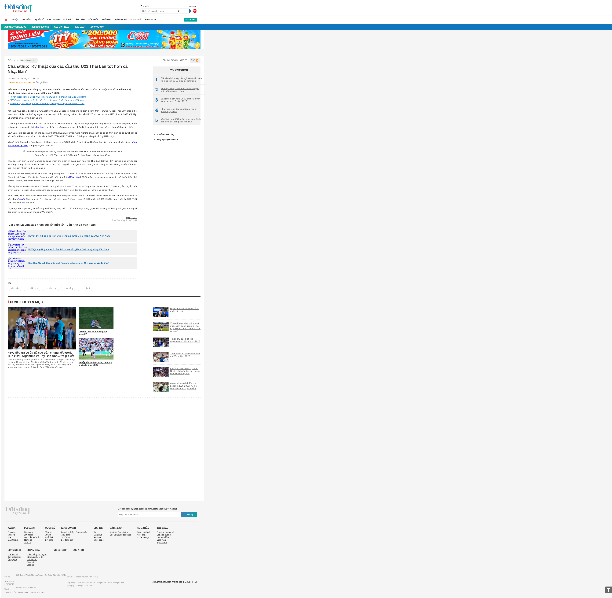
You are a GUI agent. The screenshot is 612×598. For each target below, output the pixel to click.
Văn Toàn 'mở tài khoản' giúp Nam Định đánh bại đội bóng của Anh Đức (178, 120)
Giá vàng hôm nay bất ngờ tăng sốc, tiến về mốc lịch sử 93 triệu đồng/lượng (178, 79)
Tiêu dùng (65, 534)
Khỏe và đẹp (143, 537)
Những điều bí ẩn (35, 557)
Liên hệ (188, 581)
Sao (95, 532)
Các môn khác (163, 537)
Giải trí (67, 19)
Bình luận (49, 537)
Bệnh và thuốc (143, 532)
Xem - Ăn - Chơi (31, 537)
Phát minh (32, 559)
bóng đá (21, 199)
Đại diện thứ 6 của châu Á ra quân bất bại (184, 309)
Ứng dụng (12, 559)
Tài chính (65, 537)
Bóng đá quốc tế (27, 60)
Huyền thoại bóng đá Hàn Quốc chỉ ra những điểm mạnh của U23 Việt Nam (48, 96)
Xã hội (14, 19)
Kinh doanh (53, 19)
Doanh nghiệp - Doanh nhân (74, 532)
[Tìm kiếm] (177, 10)
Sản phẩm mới (14, 557)
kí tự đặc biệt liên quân (167, 139)
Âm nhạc (98, 537)
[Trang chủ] (6, 20)
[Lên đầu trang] (608, 590)
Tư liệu (48, 534)
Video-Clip (150, 19)
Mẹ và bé (28, 540)
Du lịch (30, 564)
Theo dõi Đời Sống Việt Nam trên (21, 82)
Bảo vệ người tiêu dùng (120, 534)
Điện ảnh (98, 534)
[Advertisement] (176, 195)
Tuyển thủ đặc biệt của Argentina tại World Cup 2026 (185, 340)
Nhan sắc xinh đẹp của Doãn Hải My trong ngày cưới (176, 110)
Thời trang (99, 540)
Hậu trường (162, 542)
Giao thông (13, 540)
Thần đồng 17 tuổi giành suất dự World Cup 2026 (185, 354)
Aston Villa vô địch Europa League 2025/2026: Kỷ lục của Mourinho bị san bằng (183, 386)
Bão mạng (28, 532)
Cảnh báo (80, 19)
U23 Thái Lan (51, 288)
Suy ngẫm (28, 534)
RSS (193, 60)
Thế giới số (13, 554)
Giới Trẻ (27, 542)
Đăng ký (189, 514)
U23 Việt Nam (32, 288)
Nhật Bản (39, 127)
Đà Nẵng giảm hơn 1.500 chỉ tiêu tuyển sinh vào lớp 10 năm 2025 (177, 100)
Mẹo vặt (31, 562)
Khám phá (136, 19)
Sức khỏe (93, 19)
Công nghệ (121, 19)
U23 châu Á (85, 288)
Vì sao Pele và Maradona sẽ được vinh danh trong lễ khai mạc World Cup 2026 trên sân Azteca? (185, 327)
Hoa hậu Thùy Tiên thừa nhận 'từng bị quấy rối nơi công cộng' (177, 89)
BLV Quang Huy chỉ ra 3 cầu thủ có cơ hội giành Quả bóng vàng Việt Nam (47, 100)
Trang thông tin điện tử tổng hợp (167, 581)
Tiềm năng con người (37, 554)
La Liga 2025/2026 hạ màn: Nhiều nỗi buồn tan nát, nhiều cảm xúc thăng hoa (185, 371)
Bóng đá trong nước (166, 532)
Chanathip (68, 288)
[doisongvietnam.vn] (18, 510)
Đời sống (26, 19)
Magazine (191, 19)
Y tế (9, 537)
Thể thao (106, 19)
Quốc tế (39, 19)
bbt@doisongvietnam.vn (26, 587)
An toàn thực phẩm (119, 532)
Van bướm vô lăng (165, 134)
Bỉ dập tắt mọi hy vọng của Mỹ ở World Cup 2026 (95, 363)
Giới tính (141, 534)
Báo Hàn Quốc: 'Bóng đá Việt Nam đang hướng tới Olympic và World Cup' (47, 103)
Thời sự (11, 534)
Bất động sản (67, 540)
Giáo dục (11, 532)
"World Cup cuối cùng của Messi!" (93, 332)
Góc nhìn (78, 549)
